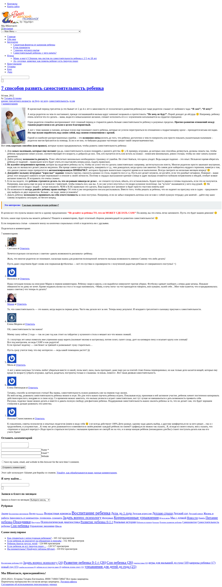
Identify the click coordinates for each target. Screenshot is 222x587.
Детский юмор (196, 513)
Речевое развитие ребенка (171, 522)
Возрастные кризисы (57, 513)
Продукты (35, 522)
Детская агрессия (142, 513)
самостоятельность (58, 101)
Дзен (9, 72)
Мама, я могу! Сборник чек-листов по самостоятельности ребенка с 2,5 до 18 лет (55, 58)
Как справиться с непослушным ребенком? (29, 538)
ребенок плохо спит (73, 567)
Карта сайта (13, 6)
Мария (10, 304)
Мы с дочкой (178, 517)
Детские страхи (162, 513)
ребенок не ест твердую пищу (49, 567)
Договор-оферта (68, 581)
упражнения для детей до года (110, 567)
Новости (192, 517)
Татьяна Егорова (12, 98)
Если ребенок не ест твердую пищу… (26, 546)
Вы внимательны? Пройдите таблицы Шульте (31, 549)
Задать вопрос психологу (82, 517)
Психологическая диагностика (60, 522)
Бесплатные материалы (19, 514)
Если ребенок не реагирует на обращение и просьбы (34, 540)
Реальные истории (125, 522)
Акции (4, 513)
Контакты (12, 3)
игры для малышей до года (169, 562)
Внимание (39, 514)
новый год (9, 566)
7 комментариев (9, 103)
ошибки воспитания (27, 567)
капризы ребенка (202, 562)
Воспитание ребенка (91, 512)
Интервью (107, 517)
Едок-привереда (21, 47)
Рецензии (155, 522)
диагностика (141, 563)
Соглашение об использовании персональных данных (29, 584)
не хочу (44, 101)
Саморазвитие (189, 522)
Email (44, 453)
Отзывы (11, 66)
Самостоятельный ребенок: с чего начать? (34, 53)
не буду (35, 101)
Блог (9, 69)
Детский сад (180, 513)
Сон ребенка (20, 526)
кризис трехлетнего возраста (16, 101)
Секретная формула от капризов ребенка (34, 44)
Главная (11, 36)
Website (45, 456)
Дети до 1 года (121, 513)
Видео (32, 513)
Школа (58, 526)
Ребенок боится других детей (22, 543)
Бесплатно (12, 42)
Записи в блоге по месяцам (15, 499)
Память (201, 518)
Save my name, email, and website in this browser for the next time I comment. (41, 462)
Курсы (10, 55)
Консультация (14, 63)
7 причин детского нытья (26, 50)
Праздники (22, 522)
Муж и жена (164, 518)
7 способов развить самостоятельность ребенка (52, 88)
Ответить (24, 248)
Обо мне (11, 39)
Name (44, 450)
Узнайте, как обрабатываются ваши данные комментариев (87, 472)
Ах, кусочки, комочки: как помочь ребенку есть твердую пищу (45, 61)
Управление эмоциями (42, 526)
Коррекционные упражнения (136, 518)
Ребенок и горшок (144, 522)
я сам (72, 101)
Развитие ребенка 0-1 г (96, 522)
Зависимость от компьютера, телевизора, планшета (36, 518)
